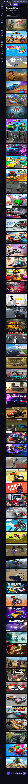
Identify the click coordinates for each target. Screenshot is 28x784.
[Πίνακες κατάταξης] (2, 22)
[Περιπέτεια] (2, 49)
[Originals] (2, 18)
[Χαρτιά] (2, 58)
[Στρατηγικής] (2, 56)
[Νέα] (2, 11)
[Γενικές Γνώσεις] (2, 35)
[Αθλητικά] (2, 33)
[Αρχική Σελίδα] (2, 6)
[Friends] (2, 4)
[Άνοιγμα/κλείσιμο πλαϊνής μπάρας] (2, 1)
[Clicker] (2, 28)
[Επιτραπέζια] (2, 40)
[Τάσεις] (2, 13)
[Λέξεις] (2, 42)
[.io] (2, 30)
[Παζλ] (2, 47)
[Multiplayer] (2, 20)
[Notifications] (10, 4)
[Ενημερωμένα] (2, 15)
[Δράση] (2, 37)
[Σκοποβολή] (2, 54)
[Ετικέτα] (2, 62)
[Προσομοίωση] (2, 51)
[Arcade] (2, 26)
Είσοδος (15, 4)
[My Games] (6, 4)
